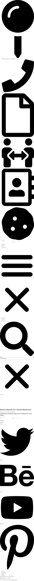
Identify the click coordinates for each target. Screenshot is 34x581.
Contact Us (4, 245)
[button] (17, 282)
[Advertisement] (17, 402)
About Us (3, 244)
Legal (3, 246)
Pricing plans (4, 247)
